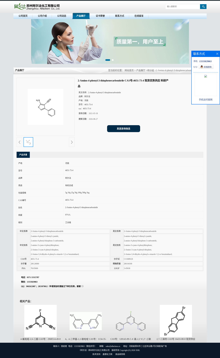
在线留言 (138, 16)
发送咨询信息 (123, 128)
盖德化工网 (107, 354)
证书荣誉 (100, 16)
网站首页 (129, 70)
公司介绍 (42, 16)
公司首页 (23, 16)
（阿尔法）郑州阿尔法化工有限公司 (94, 350)
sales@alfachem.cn (113, 346)
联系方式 (119, 16)
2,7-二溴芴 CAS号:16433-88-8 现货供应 (176, 339)
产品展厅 (81, 16)
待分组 (150, 70)
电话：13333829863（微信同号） (82, 346)
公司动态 (61, 16)
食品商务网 (120, 354)
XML (138, 350)
